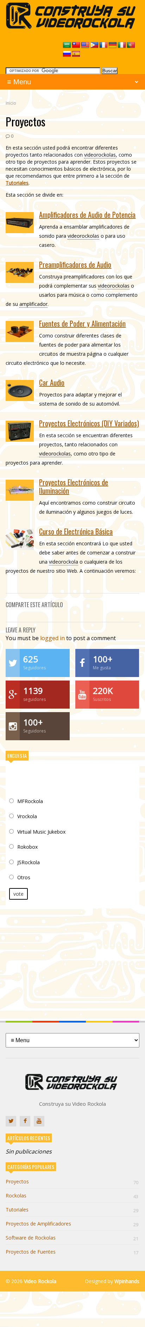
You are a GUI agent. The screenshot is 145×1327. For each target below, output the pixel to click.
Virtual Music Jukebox (41, 831)
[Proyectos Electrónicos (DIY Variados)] (20, 431)
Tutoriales (17, 182)
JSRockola (28, 862)
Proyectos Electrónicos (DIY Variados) (89, 423)
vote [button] (18, 894)
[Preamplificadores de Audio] (20, 272)
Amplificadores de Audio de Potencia (87, 214)
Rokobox (27, 846)
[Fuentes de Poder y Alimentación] (20, 331)
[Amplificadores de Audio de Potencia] (20, 222)
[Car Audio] (20, 390)
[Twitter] (11, 1121)
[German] (112, 45)
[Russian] (67, 54)
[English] (85, 45)
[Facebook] (25, 1121)
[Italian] (122, 45)
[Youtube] (39, 1121)
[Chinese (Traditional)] (76, 45)
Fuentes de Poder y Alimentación (82, 323)
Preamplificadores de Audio (75, 264)
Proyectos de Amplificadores (72, 1223)
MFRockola (30, 801)
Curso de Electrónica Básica (76, 531)
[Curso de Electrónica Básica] (20, 539)
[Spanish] (76, 54)
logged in (52, 638)
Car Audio (51, 382)
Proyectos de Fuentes (72, 1251)
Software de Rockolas (72, 1237)
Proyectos (72, 1181)
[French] (103, 45)
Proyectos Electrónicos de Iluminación (73, 486)
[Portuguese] (131, 45)
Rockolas (72, 1195)
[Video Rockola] (72, 27)
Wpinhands (126, 1281)
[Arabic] (67, 45)
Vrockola (27, 816)
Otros (23, 877)
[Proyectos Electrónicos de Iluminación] (20, 490)
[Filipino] (94, 45)
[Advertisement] (72, 959)
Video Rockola (40, 1281)
